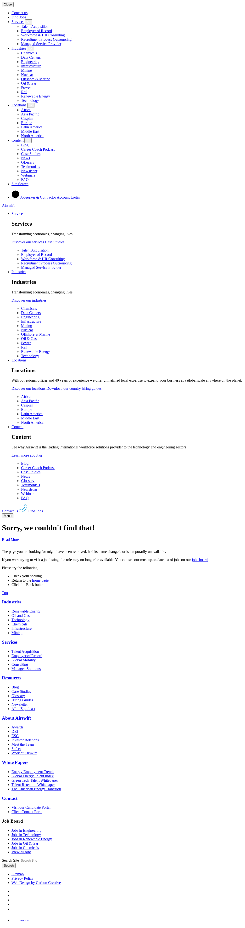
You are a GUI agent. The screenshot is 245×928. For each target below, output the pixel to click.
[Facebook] (12, 891)
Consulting (19, 664)
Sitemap (17, 874)
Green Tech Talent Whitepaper (34, 780)
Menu (7, 516)
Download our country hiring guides (73, 388)
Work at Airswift (24, 753)
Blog (24, 145)
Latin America (32, 127)
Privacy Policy (22, 878)
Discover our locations (28, 388)
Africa (26, 110)
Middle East (30, 131)
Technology (30, 100)
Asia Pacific (30, 114)
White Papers (15, 762)
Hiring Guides (22, 700)
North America (32, 136)
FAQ (25, 180)
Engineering (30, 62)
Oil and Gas (20, 615)
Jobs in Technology (26, 835)
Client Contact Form (26, 812)
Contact (9, 798)
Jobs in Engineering (26, 830)
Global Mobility (23, 660)
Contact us (19, 13)
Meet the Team (22, 744)
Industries (18, 48)
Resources (11, 677)
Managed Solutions (26, 669)
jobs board (200, 560)
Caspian (27, 118)
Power (26, 88)
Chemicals (29, 53)
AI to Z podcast (23, 709)
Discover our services (27, 242)
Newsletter (29, 171)
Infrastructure (31, 66)
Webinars (28, 175)
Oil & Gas (29, 83)
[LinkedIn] (13, 896)
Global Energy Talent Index (32, 776)
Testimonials (30, 167)
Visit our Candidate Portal (30, 807)
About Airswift (16, 718)
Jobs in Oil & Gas (25, 843)
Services (17, 22)
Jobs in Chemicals (25, 848)
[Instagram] (13, 909)
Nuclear (27, 75)
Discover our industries (28, 300)
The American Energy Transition (36, 789)
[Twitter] (13, 900)
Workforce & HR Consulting (43, 35)
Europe (26, 123)
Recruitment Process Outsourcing (46, 39)
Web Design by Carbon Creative (36, 883)
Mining (26, 70)
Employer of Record (36, 31)
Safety (16, 749)
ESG (15, 736)
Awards (17, 727)
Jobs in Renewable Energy (31, 839)
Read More (10, 540)
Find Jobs (18, 17)
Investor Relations (25, 740)
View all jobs (21, 852)
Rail (24, 92)
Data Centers (31, 57)
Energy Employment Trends (32, 772)
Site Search (19, 184)
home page (40, 580)
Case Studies (30, 154)
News (25, 158)
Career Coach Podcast (38, 149)
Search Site (10, 860)
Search (9, 865)
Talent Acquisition (35, 26)
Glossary (27, 162)
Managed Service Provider (41, 44)
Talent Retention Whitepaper (33, 785)
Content (17, 140)
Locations (18, 105)
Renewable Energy (35, 96)
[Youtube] (13, 904)
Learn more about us (27, 455)
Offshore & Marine (35, 79)
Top (5, 593)
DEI (14, 731)
